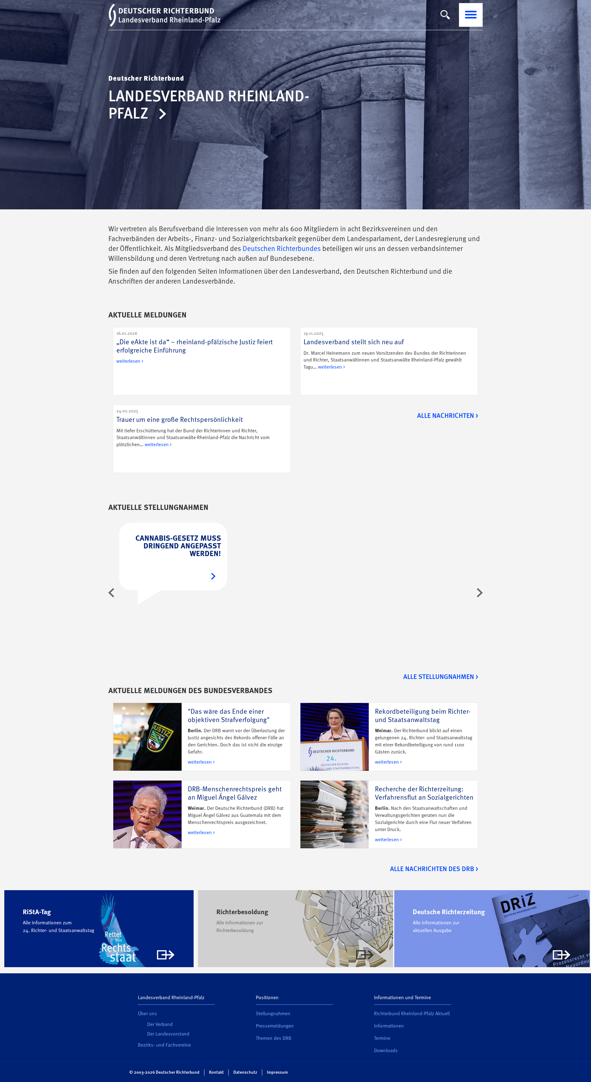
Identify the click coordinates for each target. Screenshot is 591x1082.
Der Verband (160, 1024)
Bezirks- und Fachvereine (164, 1045)
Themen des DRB (273, 1038)
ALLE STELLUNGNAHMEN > (440, 677)
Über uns (147, 1013)
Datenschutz (245, 1072)
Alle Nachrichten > (447, 416)
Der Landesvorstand (168, 1034)
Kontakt (216, 1072)
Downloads (386, 1050)
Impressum (277, 1072)
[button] (111, 592)
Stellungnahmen (273, 1013)
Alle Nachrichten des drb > (434, 869)
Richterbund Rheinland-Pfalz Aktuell (412, 1013)
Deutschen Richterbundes (282, 249)
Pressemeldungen (275, 1026)
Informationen (389, 1026)
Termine (382, 1038)
